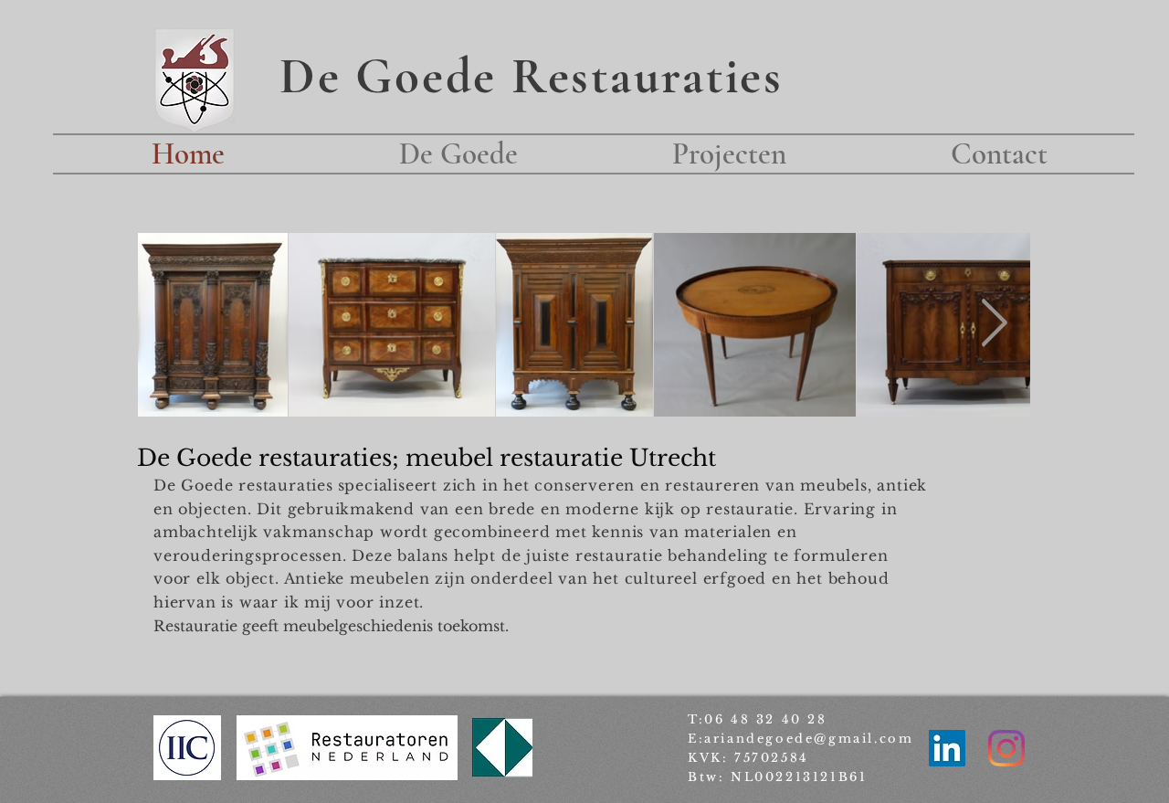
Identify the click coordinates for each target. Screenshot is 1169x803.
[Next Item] (994, 324)
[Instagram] (1006, 748)
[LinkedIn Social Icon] (947, 748)
